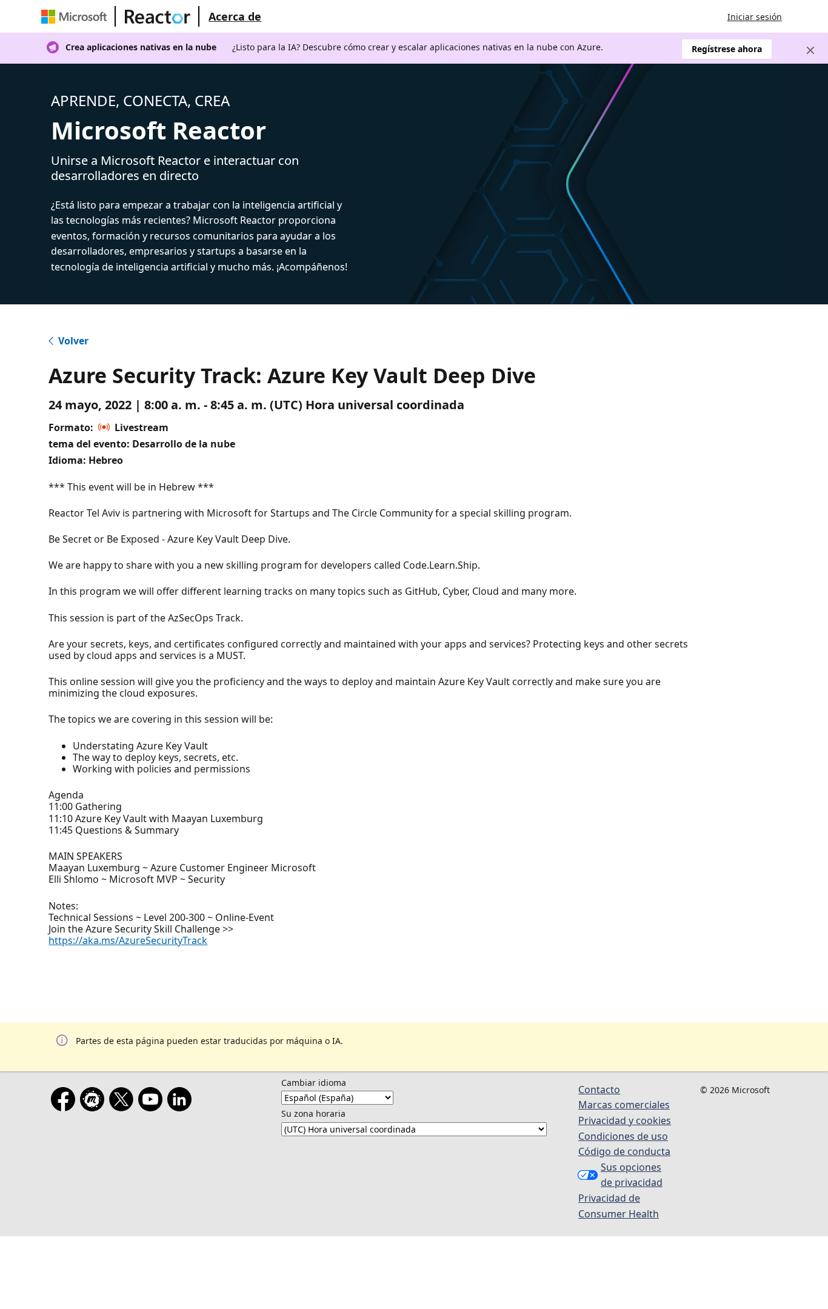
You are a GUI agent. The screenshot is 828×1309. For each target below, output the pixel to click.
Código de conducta (624, 1151)
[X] (123, 1101)
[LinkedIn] (181, 1101)
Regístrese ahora (727, 49)
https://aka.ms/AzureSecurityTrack (127, 940)
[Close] (810, 50)
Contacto (599, 1089)
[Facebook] (65, 1101)
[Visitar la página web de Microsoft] (76, 16)
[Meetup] (94, 1101)
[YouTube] (152, 1101)
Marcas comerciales (624, 1104)
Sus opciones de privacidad (632, 1175)
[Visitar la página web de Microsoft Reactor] (157, 16)
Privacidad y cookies (624, 1120)
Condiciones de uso (623, 1136)
